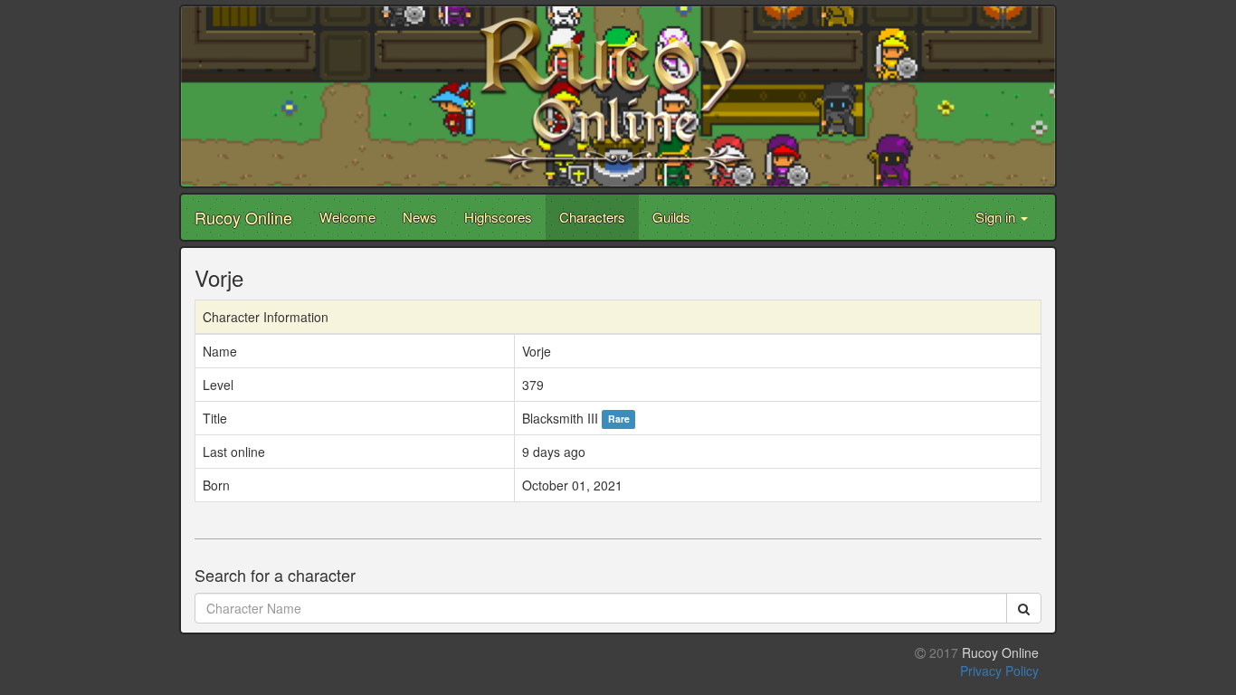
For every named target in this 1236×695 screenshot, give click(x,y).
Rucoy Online (243, 217)
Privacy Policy (999, 671)
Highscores (498, 216)
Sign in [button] (997, 216)
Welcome (347, 216)
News (420, 216)
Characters (592, 216)
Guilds (671, 216)
